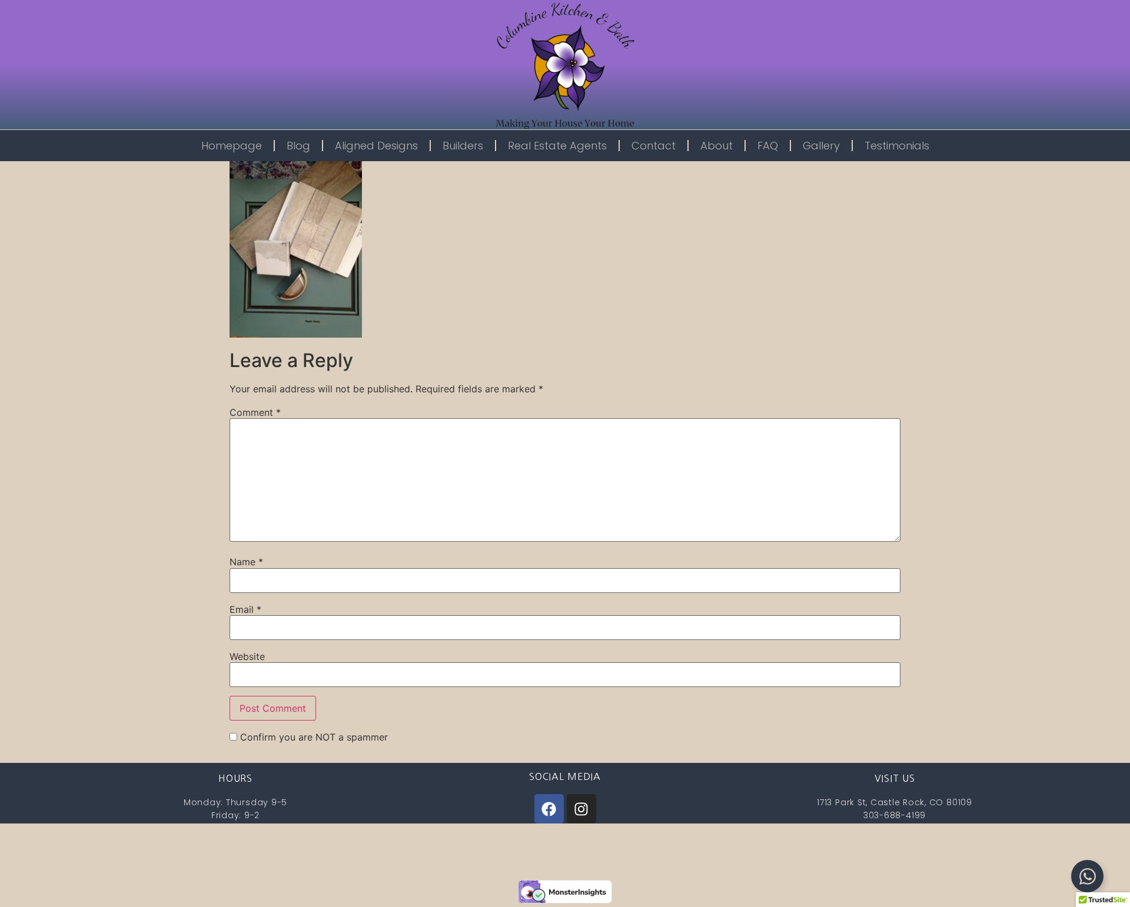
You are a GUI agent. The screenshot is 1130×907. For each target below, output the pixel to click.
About (716, 145)
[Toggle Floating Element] (1087, 876)
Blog (298, 145)
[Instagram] (581, 808)
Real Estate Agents (557, 145)
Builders (463, 145)
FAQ (767, 145)
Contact (654, 145)
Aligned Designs (376, 145)
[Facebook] (549, 808)
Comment (255, 412)
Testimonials (897, 145)
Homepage (231, 145)
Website (247, 656)
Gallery (821, 145)
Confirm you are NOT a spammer (312, 737)
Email (245, 609)
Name (246, 561)
